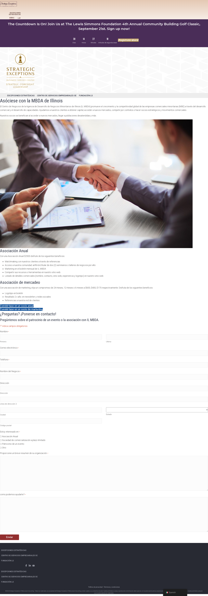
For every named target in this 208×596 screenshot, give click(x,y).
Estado (109, 414)
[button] (26, 566)
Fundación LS (86, 95)
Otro (4, 447)
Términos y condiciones (112, 587)
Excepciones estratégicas (15, 13)
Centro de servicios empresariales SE (56, 95)
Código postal (5, 425)
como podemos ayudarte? (13, 494)
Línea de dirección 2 (8, 404)
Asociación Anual (10, 436)
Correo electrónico (9, 347)
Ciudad (3, 415)
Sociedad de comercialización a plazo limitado (23, 440)
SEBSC (11, 17)
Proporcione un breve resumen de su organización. (24, 453)
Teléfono (4, 359)
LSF (19, 18)
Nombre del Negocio (10, 371)
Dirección (4, 393)
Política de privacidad (95, 587)
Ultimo (108, 342)
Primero (3, 342)
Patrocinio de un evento (13, 444)
